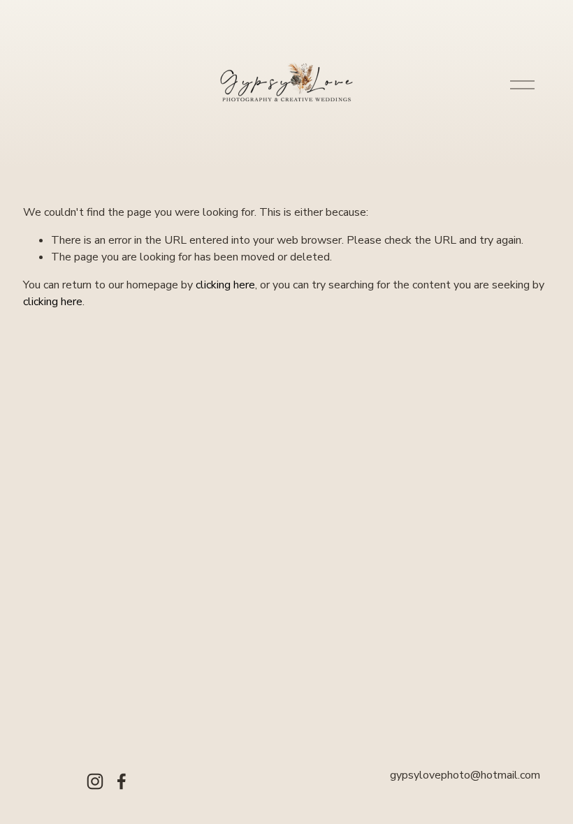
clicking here (225, 285)
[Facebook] (121, 781)
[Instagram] (95, 781)
